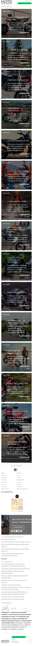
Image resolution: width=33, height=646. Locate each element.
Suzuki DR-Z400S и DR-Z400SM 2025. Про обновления (15, 260)
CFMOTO (4, 486)
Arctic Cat (5, 489)
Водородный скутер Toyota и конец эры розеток (14, 581)
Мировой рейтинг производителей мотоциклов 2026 (12, 572)
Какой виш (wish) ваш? (8, 539)
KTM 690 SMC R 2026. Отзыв (17, 50)
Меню (27, 1)
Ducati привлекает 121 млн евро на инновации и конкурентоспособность (13, 565)
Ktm (18, 475)
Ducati (19, 473)
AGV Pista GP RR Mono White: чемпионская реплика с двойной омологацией (15, 520)
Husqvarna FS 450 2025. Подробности (16, 322)
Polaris (4, 482)
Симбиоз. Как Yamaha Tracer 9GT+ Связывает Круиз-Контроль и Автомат (16, 588)
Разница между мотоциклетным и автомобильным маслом (12, 554)
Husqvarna (20, 480)
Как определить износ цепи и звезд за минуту (16, 542)
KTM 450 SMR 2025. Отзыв (16, 201)
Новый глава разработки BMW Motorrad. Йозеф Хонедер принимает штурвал (14, 593)
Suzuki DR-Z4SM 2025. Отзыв (18, 141)
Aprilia (19, 484)
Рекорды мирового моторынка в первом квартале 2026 (14, 576)
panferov (27, 125)
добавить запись (25, 3)
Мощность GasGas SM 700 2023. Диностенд (17, 413)
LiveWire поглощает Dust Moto (11, 585)
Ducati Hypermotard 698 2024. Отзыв (17, 443)
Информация (15, 641)
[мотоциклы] (6, 2)
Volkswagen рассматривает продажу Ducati (15, 568)
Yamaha (3, 480)
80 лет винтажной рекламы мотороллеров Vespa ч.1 (15, 550)
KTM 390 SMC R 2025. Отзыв (17, 171)
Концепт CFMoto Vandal (17, 292)
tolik (28, 95)
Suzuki (19, 477)
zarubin (27, 156)
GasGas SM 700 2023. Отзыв (17, 383)
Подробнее (24, 32)
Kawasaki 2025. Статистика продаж (12, 599)
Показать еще (16, 465)
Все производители (6, 491)
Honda (3, 475)
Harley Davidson (22, 489)
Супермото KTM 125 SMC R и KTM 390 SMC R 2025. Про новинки (18, 230)
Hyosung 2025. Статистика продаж (12, 596)
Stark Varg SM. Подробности (13, 109)
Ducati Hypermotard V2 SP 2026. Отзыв (18, 18)
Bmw (2, 473)
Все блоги (4, 558)
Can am (19, 482)
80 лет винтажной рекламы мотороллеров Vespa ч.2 (15, 545)
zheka (27, 65)
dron (28, 34)
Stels (3, 484)
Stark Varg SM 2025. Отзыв (17, 80)
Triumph (19, 486)
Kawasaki (4, 477)
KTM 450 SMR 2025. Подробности (14, 352)
